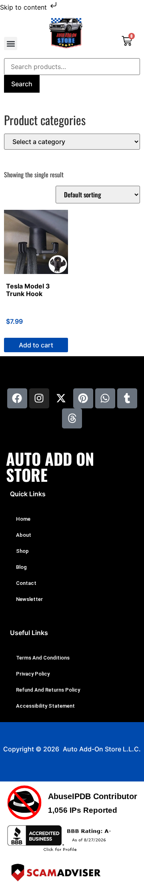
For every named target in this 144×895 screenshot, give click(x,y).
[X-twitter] (61, 398)
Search (21, 84)
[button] (10, 43)
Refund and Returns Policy (48, 690)
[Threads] (72, 418)
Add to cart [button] (36, 345)
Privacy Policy (33, 674)
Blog (21, 567)
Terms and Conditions (43, 658)
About (23, 535)
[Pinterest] (83, 398)
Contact (26, 583)
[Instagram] (39, 398)
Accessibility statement (45, 706)
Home (23, 519)
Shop (22, 551)
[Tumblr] (127, 398)
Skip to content (24, 7)
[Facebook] (17, 398)
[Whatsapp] (105, 398)
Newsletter (29, 599)
